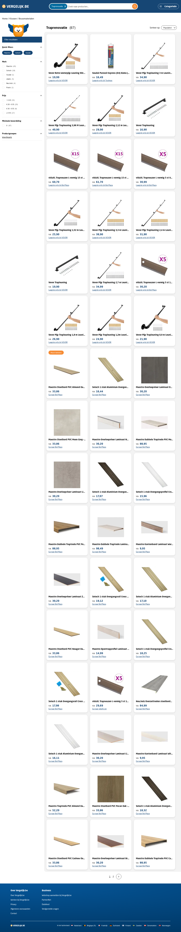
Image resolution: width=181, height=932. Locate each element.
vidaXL (10, 79)
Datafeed (45, 904)
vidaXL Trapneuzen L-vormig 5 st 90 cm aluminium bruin (154, 177)
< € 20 (10, 100)
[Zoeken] (134, 6)
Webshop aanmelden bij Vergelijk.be (57, 895)
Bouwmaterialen (26, 18)
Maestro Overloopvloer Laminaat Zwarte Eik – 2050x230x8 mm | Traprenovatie (67, 596)
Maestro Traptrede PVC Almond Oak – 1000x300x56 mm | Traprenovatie (67, 806)
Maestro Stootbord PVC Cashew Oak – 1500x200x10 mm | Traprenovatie (67, 858)
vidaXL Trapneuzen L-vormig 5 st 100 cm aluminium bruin (154, 282)
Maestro (11, 66)
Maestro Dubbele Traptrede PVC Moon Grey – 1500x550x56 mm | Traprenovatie (154, 439)
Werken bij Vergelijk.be (20, 900)
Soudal (10, 75)
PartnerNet (46, 900)
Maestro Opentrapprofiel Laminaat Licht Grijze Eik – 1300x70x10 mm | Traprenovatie (110, 649)
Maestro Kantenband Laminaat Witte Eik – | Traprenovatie (154, 753)
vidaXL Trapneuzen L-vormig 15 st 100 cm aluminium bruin (110, 177)
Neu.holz (11, 83)
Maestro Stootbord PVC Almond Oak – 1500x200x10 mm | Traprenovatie (67, 387)
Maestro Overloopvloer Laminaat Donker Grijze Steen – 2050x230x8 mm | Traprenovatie (154, 387)
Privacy (13, 904)
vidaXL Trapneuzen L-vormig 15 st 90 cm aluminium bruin (67, 177)
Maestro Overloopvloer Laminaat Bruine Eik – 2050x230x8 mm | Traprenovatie (110, 858)
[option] (7, 53)
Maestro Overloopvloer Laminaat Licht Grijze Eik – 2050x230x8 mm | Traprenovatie (110, 753)
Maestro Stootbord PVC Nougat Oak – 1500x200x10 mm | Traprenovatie (67, 649)
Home (5, 18)
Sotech (10, 70)
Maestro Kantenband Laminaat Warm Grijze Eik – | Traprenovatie (154, 544)
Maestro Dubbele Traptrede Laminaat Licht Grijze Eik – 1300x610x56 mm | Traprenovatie (110, 544)
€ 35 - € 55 (11, 109)
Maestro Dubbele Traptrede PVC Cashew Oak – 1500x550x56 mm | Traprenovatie (154, 858)
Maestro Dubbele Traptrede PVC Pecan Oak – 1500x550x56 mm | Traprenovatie (67, 544)
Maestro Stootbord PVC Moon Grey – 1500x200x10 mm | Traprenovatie (67, 439)
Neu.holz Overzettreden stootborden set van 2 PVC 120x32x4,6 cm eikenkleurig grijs (154, 701)
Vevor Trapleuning (145, 125)
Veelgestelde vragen (50, 909)
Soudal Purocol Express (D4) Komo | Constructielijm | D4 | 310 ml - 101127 (110, 73)
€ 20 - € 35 (12, 104)
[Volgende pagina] (118, 876)
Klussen (13, 18)
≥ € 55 (10, 113)
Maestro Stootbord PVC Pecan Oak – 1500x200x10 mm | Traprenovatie (110, 806)
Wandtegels (7, 137)
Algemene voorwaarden (20, 909)
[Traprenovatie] (65, 6)
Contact (14, 913)
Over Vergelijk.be (18, 895)
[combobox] (93, 6)
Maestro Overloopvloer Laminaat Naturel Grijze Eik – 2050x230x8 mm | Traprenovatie (110, 439)
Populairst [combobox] (167, 28)
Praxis (10, 88)
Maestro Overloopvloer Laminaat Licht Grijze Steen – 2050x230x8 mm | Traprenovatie (67, 492)
